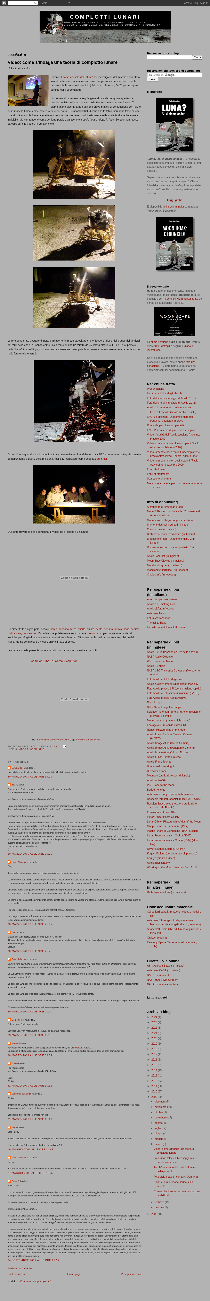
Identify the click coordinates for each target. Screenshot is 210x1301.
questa (79, 1047)
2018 (154, 1049)
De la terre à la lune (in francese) (166, 892)
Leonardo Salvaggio (21, 1093)
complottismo (92, 739)
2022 (154, 1027)
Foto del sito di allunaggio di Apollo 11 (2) (171, 402)
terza (73, 629)
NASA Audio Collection (160, 656)
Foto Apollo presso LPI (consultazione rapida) (174, 688)
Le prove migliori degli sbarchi (164, 393)
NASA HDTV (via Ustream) (163, 979)
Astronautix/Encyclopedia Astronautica (170, 794)
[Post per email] (64, 746)
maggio (159, 1138)
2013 (154, 1075)
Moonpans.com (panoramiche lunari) (168, 720)
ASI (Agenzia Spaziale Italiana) (165, 965)
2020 (154, 1038)
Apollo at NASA (156, 780)
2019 (154, 1043)
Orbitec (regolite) (157, 937)
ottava (118, 629)
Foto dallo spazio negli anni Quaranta (176, 1176)
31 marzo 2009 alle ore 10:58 (30, 1085)
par (13, 1127)
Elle (13, 784)
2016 (154, 1059)
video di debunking (32, 749)
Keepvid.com (94, 633)
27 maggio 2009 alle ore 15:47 (31, 1173)
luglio (158, 1128)
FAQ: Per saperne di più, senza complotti (171, 430)
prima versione (159, 341)
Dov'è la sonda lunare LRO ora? (166, 848)
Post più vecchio (131, 1274)
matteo (15, 1043)
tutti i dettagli (162, 346)
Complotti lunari (105, 17)
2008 (154, 1213)
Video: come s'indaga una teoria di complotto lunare (63, 62)
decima (135, 629)
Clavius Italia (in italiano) (161, 529)
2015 (154, 1064)
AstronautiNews (156, 613)
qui (98, 458)
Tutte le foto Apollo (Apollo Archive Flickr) (171, 412)
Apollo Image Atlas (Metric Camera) (168, 743)
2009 (154, 1096)
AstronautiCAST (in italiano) (163, 970)
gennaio (160, 1207)
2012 (154, 1080)
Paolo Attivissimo (60, 739)
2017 (154, 1054)
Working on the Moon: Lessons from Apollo (172, 867)
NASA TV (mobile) (158, 975)
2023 (154, 1022)
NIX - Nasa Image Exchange (164, 707)
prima (53, 629)
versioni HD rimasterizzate (182, 298)
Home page (74, 1274)
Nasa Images (155, 702)
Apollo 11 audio (156, 665)
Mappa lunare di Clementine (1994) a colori (172, 830)
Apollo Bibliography (158, 862)
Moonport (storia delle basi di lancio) (168, 775)
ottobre (159, 1112)
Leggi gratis (174, 200)
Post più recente (17, 1274)
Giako (15, 1063)
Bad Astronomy (156, 789)
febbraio (160, 1202)
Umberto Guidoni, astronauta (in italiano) (171, 534)
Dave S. (16, 1181)
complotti (80, 739)
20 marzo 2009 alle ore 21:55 (30, 1011)
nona (126, 629)
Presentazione (155, 388)
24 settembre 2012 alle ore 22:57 (33, 1260)
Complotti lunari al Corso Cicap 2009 (54, 660)
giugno (159, 1133)
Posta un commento (20, 1268)
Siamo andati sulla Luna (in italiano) (168, 524)
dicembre (160, 1101)
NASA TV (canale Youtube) (163, 984)
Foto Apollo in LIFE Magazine (164, 679)
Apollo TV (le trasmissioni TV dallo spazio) (172, 651)
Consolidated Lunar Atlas (162, 812)
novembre (161, 1106)
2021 (154, 1033)
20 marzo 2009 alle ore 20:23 (30, 853)
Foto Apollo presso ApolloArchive (166, 697)
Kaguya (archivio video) (161, 858)
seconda (64, 629)
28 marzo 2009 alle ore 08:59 (30, 1055)
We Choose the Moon (160, 661)
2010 (154, 1091)
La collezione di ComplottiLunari (166, 627)
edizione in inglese (175, 206)
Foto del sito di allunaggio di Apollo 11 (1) (171, 398)
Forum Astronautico (158, 617)
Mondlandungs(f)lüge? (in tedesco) (167, 569)
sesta (99, 629)
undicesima (14, 633)
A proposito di (165, 506)
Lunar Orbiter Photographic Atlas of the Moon (174, 821)
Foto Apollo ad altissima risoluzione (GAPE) (173, 693)
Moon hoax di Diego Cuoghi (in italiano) (170, 520)
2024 (154, 1017)
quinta (90, 629)
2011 (154, 1086)
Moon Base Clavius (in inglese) (165, 560)
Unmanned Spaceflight (160, 766)
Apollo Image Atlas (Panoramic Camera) (171, 747)
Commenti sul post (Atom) (35, 1281)
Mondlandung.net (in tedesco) (164, 565)
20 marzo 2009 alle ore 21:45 (30, 951)
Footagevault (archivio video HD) (166, 725)
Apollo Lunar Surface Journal (164, 756)
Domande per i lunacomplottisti (165, 425)
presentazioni (42, 739)
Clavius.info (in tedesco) (161, 574)
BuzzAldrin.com (156, 771)
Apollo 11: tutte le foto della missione (169, 407)
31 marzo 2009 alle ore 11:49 (30, 1119)
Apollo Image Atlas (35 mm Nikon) (167, 752)
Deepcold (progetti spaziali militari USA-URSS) (174, 798)
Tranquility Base (156, 622)
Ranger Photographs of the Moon (166, 729)
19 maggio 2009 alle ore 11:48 (31, 1149)
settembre (161, 1117)
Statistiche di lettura (159, 478)
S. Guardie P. (18, 768)
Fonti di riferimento (158, 473)
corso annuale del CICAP (78, 77)
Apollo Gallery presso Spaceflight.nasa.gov (172, 683)
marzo (159, 1144)
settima (108, 629)
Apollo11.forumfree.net (160, 608)
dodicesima (29, 633)
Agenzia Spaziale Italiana (162, 599)
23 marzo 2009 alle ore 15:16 (30, 1035)
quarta (81, 629)
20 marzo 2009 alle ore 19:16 (30, 776)
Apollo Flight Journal (159, 761)
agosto (159, 1122)
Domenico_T (18, 1020)
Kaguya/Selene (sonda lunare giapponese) (172, 853)
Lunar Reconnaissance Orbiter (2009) (169, 835)
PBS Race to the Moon (161, 784)
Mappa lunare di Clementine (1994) (167, 826)
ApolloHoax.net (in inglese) (163, 555)
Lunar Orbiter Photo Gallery (163, 816)
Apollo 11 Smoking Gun (161, 604)
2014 (154, 1070)
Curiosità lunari (156, 469)
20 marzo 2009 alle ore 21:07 (30, 924)
